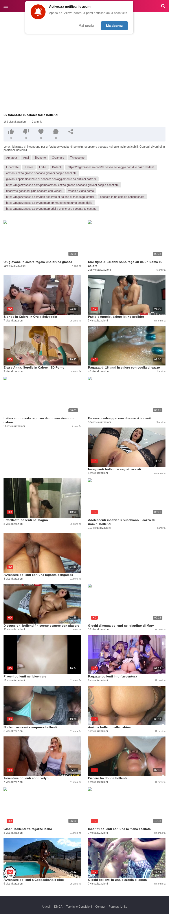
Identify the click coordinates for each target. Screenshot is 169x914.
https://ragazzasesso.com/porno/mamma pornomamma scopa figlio (49, 202)
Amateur (11, 157)
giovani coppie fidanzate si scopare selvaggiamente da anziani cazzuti (51, 179)
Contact (100, 906)
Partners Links (118, 906)
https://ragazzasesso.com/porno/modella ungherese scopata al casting (51, 208)
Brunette (40, 157)
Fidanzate (12, 167)
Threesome (77, 157)
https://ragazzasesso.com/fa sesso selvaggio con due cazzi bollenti (111, 167)
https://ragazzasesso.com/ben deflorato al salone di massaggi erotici (50, 196)
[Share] (71, 131)
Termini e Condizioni (79, 906)
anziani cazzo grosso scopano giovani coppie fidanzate (41, 173)
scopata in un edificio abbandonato (122, 196)
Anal (26, 157)
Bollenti (57, 167)
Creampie (58, 157)
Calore (29, 167)
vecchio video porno (81, 191)
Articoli (46, 906)
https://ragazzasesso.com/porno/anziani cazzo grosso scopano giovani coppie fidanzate (62, 185)
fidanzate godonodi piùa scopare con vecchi (34, 191)
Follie (42, 167)
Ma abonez (114, 26)
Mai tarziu (86, 26)
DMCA (58, 906)
